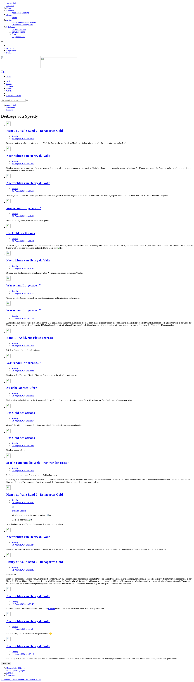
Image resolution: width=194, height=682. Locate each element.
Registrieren (11, 50)
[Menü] (2, 41)
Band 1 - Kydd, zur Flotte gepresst (29, 337)
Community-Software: (21, 680)
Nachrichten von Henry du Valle (28, 155)
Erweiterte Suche (13, 95)
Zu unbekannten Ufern (21, 387)
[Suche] (2, 70)
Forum (9, 88)
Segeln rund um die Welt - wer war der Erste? (37, 462)
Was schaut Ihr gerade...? (23, 208)
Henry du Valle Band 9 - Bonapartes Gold (34, 130)
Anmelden (10, 48)
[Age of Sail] (39, 67)
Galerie (9, 91)
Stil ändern (6, 663)
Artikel (9, 81)
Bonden (51, 608)
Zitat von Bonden (19, 511)
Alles (8, 76)
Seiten (8, 83)
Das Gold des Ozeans (20, 233)
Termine (9, 86)
